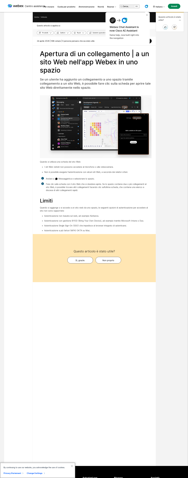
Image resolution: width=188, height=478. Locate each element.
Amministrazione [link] (86, 7)
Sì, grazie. (80, 260)
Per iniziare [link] (49, 7)
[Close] (72, 466)
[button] (146, 6)
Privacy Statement (12, 473)
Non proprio (108, 260)
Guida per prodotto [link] (66, 7)
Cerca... (126, 6)
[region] (37, 470)
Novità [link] (101, 7)
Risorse (110, 7)
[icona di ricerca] (121, 6)
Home (36, 17)
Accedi (174, 6)
